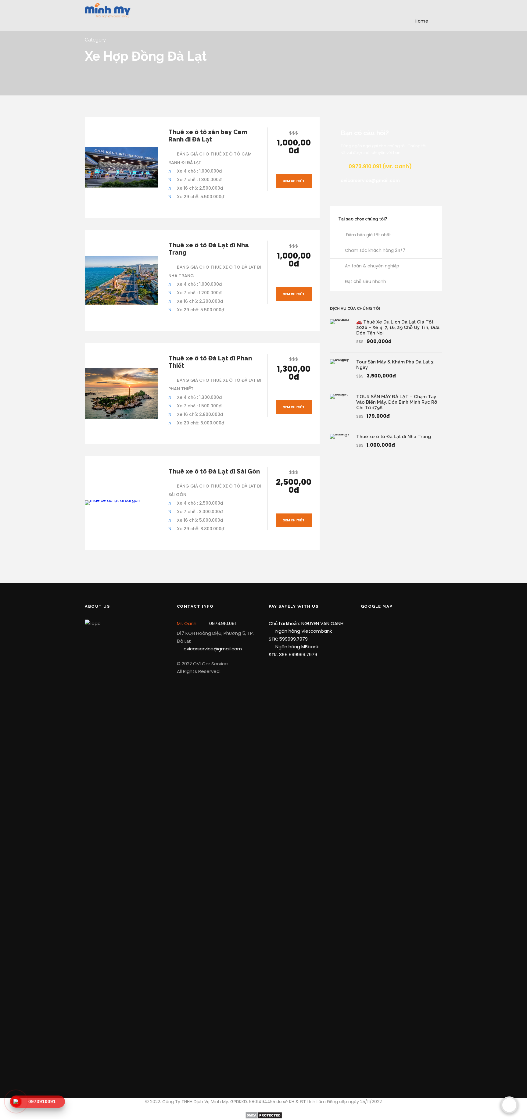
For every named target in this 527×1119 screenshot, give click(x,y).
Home (421, 21)
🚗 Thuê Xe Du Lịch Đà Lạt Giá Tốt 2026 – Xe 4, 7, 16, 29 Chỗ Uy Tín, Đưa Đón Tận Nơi (397, 327)
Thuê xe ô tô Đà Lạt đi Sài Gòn (214, 471)
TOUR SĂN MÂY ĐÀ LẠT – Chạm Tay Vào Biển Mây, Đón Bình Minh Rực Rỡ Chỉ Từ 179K (396, 402)
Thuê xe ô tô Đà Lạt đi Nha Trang (393, 436)
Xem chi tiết (293, 181)
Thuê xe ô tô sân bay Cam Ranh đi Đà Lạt (207, 135)
